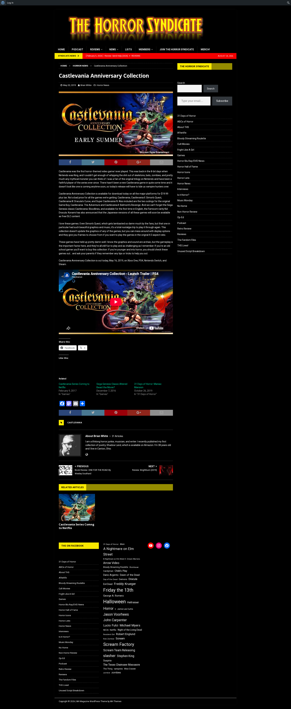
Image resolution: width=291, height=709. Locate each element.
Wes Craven (130, 668)
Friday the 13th (118, 590)
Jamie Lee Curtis (125, 609)
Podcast (77, 49)
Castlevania (74, 422)
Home (61, 49)
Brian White (85, 85)
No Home (182, 206)
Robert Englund (125, 634)
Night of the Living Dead (130, 629)
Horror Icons (183, 172)
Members (144, 49)
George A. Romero (113, 595)
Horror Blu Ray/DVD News (190, 161)
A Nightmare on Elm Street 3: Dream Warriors (121, 559)
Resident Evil (109, 634)
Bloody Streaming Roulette (191, 138)
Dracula (132, 579)
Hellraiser (133, 602)
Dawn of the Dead (130, 574)
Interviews (182, 189)
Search (181, 83)
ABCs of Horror (185, 121)
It (115, 609)
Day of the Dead (110, 579)
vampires (118, 668)
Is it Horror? (183, 195)
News (112, 49)
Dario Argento (111, 575)
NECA (105, 630)
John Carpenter (115, 620)
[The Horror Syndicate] (135, 44)
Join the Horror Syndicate (177, 49)
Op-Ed (180, 217)
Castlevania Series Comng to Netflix (76, 526)
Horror (108, 608)
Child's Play (121, 570)
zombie (106, 673)
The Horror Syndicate (194, 66)
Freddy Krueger (125, 584)
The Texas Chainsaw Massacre (121, 664)
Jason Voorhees (116, 614)
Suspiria (107, 660)
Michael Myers (130, 625)
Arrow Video (111, 563)
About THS (183, 127)
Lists (128, 49)
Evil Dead (107, 584)
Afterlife (181, 132)
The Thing (107, 669)
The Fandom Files (186, 240)
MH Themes (115, 701)
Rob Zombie (108, 639)
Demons (123, 579)
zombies (116, 672)
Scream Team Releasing (119, 650)
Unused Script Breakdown (191, 251)
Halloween (114, 601)
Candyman (108, 571)
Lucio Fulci (110, 625)
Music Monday (185, 200)
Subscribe (222, 100)
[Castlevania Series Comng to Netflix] (77, 507)
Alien (122, 544)
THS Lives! (182, 245)
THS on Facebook (72, 545)
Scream (120, 638)
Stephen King (125, 656)
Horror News (103, 85)
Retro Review (184, 228)
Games (181, 155)
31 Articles (117, 436)
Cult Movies (183, 144)
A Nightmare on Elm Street (118, 551)
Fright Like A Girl (185, 149)
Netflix (113, 630)
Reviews (95, 49)
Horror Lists (183, 178)
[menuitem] (3, 2)
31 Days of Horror (186, 115)
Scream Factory (118, 644)
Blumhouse (134, 567)
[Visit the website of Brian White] (86, 454)
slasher (109, 655)
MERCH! (205, 49)
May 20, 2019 (69, 85)
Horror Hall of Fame (187, 166)
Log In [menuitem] (10, 2)
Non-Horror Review (187, 211)
